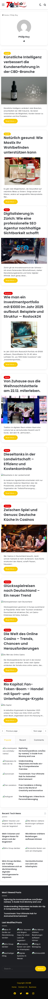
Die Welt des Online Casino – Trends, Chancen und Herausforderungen (21, 641)
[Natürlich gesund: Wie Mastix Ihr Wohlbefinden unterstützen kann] (24, 171)
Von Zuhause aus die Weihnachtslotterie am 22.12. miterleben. (22, 386)
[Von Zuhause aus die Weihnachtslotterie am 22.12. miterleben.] (24, 410)
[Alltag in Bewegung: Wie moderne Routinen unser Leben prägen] (39, 947)
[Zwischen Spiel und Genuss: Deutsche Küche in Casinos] (24, 538)
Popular (7, 740)
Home (6, 15)
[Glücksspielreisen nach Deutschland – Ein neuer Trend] (24, 601)
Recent (22, 740)
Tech (7, 210)
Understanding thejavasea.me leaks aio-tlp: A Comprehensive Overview (31, 765)
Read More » (11, 121)
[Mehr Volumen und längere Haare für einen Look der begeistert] (12, 825)
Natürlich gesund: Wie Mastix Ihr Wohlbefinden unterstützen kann (23, 145)
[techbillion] (16, 4)
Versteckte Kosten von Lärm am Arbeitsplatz (34, 864)
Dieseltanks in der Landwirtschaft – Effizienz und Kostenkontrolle (19, 461)
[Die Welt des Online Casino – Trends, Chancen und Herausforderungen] (24, 654)
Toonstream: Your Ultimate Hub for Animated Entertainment (31, 776)
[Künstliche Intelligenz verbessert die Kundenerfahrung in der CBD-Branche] (24, 90)
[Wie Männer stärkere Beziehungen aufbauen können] (35, 825)
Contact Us (22, 987)
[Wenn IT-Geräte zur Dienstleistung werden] (9, 933)
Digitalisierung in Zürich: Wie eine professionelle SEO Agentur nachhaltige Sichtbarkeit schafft (22, 223)
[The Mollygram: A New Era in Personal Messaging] (10, 800)
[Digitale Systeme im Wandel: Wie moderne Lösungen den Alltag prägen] (24, 956)
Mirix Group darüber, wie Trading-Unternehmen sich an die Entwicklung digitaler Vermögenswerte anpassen (12, 869)
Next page (38, 731)
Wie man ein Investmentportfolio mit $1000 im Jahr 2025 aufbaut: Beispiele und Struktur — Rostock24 (24, 307)
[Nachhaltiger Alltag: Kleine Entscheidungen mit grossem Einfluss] (9, 956)
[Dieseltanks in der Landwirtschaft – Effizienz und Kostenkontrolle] (24, 475)
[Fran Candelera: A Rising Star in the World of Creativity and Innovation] (10, 788)
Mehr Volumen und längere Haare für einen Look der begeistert (10, 837)
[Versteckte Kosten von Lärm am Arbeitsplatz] (35, 853)
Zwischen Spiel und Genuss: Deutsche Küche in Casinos (20, 514)
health (7, 53)
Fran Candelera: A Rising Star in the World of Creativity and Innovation (31, 788)
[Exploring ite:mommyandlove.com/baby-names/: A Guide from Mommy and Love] (10, 752)
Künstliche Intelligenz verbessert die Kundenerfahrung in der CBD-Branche (23, 64)
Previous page (12, 731)
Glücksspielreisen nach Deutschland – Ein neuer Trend (22, 590)
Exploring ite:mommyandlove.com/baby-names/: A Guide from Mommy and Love (32, 752)
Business (8, 293)
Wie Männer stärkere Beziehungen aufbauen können (35, 836)
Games (7, 506)
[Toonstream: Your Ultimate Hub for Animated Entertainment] (10, 777)
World (7, 377)
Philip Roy (24, 36)
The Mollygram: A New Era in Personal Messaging (32, 797)
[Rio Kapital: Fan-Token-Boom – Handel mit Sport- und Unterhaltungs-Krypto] (24, 705)
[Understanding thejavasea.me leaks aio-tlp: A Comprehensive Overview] (10, 764)
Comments (39, 740)
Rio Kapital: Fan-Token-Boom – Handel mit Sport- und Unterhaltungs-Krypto (23, 691)
